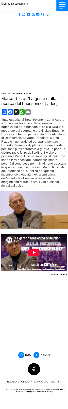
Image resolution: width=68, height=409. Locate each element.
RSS (59, 382)
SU (34, 370)
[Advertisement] (34, 53)
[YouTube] (28, 14)
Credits (61, 389)
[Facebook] (19, 14)
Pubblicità (26, 382)
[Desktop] (48, 14)
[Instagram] (23, 14)
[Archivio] (42, 14)
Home (28, 355)
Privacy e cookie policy (25, 391)
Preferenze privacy (45, 391)
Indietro (45, 355)
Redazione (13, 382)
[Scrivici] (37, 14)
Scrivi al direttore (44, 382)
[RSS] (33, 14)
